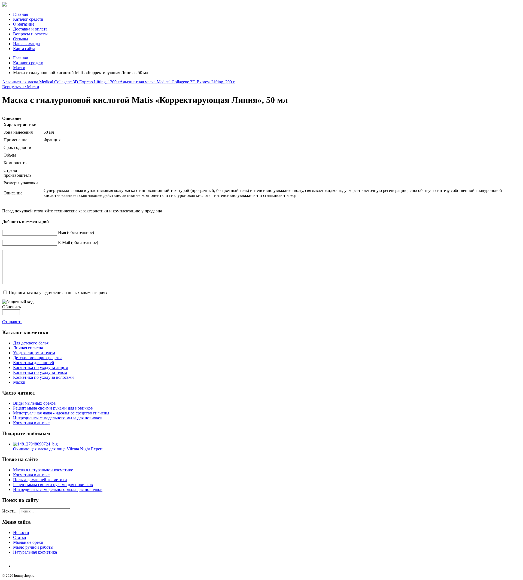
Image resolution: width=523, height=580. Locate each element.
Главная (20, 14)
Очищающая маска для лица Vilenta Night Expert (57, 449)
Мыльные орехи (28, 542)
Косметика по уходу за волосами (43, 377)
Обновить (11, 306)
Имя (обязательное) (76, 232)
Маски (19, 67)
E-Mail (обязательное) (78, 242)
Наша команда (26, 43)
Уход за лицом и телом (34, 352)
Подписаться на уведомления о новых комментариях (58, 292)
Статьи (19, 537)
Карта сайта (24, 48)
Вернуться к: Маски (20, 86)
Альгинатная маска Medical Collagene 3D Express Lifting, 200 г (177, 82)
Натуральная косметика (35, 552)
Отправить (12, 321)
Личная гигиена (28, 348)
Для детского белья (30, 343)
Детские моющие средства (37, 357)
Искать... (10, 511)
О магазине (23, 24)
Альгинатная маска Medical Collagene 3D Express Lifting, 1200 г (61, 82)
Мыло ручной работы (33, 547)
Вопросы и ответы (30, 34)
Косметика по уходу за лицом (40, 367)
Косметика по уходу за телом (40, 372)
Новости (21, 532)
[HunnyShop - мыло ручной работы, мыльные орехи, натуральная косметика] (4, 5)
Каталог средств (28, 19)
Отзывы (20, 38)
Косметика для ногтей (33, 362)
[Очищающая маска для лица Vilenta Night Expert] (35, 444)
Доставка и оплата (30, 29)
